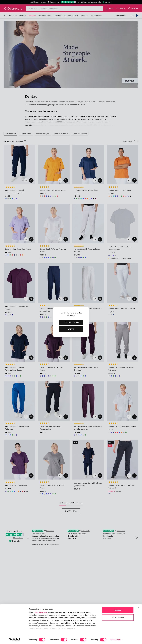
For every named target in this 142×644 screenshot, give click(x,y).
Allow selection (118, 617)
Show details (115, 640)
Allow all (117, 610)
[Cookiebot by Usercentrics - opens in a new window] (14, 639)
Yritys (71, 329)
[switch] (64, 640)
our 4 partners (41, 612)
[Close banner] (138, 608)
